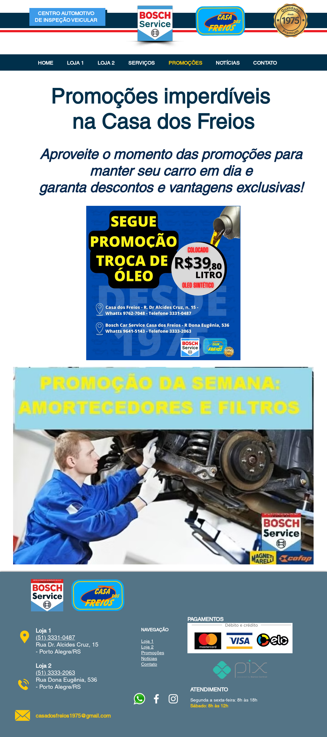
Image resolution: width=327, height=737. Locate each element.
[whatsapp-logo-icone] (139, 699)
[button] (141, 63)
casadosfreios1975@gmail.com (73, 715)
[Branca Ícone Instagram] (173, 699)
